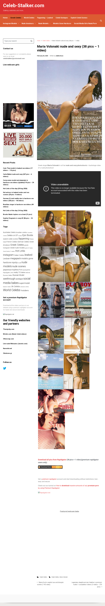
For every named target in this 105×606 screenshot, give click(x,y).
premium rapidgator (49, 479)
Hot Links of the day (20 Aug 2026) (15, 188)
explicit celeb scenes (10, 239)
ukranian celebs (24, 286)
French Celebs (12, 242)
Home (5, 18)
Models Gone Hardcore (62, 23)
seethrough (9, 278)
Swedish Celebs (7, 286)
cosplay (20, 235)
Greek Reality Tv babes (9, 251)
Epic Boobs (27, 235)
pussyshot (26, 270)
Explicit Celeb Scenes (79, 18)
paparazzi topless (11, 269)
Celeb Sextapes (62, 18)
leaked (28, 254)
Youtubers (25, 290)
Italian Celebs (19, 255)
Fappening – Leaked (45, 18)
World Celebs (29, 18)
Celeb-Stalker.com (23, 5)
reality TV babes (20, 272)
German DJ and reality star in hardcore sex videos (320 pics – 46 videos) (18, 200)
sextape (19, 279)
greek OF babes (29, 248)
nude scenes (19, 266)
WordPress (64, 598)
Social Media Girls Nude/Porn (85, 23)
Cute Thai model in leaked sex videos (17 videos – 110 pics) (18, 169)
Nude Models (43, 23)
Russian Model (18, 275)
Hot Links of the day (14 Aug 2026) (15, 210)
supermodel (24, 283)
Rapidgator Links (8, 272)
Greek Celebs (15, 18)
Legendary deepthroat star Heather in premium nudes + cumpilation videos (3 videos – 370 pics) (87, 585)
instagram (8, 254)
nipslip (15, 262)
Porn (21, 270)
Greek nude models (17, 248)
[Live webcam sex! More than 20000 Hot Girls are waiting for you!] (18, 145)
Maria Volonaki (64, 577)
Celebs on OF (12, 235)
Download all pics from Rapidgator (52, 460)
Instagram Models (10, 23)
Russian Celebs (7, 275)
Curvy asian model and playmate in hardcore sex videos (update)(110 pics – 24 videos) (18, 182)
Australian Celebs (9, 232)
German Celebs (23, 242)
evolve (39, 598)
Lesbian (6, 258)
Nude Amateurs (28, 23)
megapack (15, 258)
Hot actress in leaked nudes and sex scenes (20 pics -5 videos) (16, 194)
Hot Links (20, 250)
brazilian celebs (21, 232)
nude (19, 262)
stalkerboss (59, 56)
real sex (28, 272)
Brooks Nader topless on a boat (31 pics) (17, 214)
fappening (24, 238)
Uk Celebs (15, 286)
